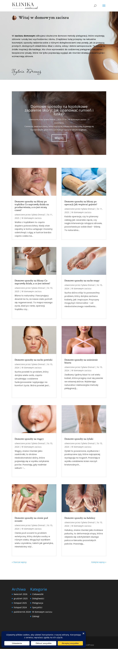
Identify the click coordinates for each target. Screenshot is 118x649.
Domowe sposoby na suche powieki (33, 359)
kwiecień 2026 (20, 594)
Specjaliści (37, 607)
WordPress (88, 645)
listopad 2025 (20, 603)
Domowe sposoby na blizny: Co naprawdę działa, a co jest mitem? (32, 282)
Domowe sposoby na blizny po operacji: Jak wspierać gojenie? (80, 203)
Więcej (59, 138)
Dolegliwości (38, 598)
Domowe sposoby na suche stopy (81, 280)
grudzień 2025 (21, 598)
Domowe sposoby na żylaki (78, 439)
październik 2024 (22, 611)
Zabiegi (35, 616)
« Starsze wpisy (19, 562)
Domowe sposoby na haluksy (79, 518)
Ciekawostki (37, 594)
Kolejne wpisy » (98, 562)
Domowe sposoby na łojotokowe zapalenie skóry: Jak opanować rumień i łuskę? (59, 110)
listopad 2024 (20, 607)
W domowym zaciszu (77, 119)
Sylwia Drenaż (49, 119)
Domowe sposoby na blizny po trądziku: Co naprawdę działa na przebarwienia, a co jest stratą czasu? (32, 206)
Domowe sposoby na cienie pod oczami (31, 519)
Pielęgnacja (37, 603)
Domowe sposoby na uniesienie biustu (81, 361)
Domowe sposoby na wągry (29, 439)
